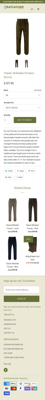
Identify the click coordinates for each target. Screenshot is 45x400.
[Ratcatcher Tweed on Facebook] (6, 370)
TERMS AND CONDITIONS (14, 357)
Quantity (7, 115)
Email (20, 177)
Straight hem (9, 103)
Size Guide (37, 90)
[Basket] (38, 9)
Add (9, 177)
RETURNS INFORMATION (13, 349)
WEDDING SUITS (10, 320)
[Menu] (32, 9)
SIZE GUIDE (8, 353)
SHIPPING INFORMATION (13, 345)
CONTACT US (9, 333)
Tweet (10, 171)
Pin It (32, 171)
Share (22, 171)
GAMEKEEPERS (10, 324)
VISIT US (7, 329)
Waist (6, 90)
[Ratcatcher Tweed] (14, 9)
